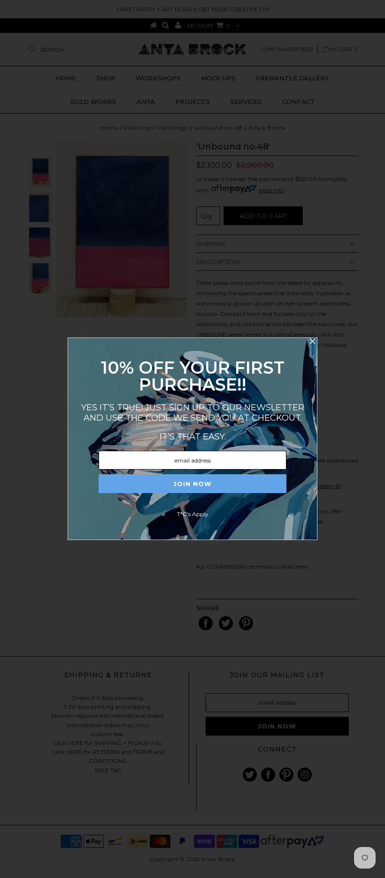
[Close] (312, 343)
